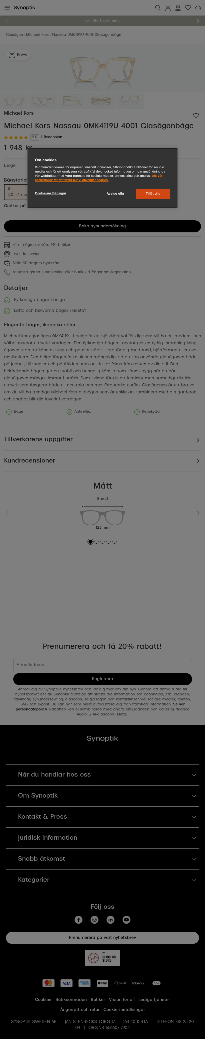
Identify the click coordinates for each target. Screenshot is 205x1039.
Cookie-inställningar (50, 193)
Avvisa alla (115, 193)
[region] (103, 178)
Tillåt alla (153, 193)
